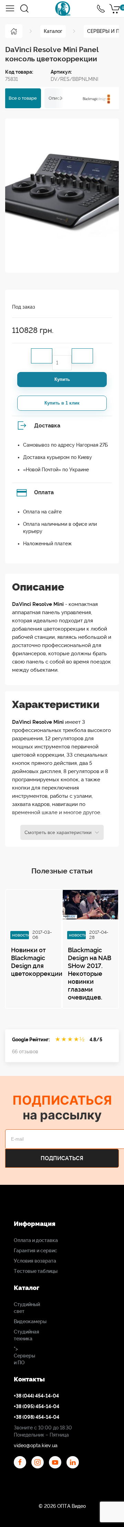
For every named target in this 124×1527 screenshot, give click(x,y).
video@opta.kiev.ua (36, 1445)
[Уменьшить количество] (41, 355)
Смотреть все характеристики (58, 832)
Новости (21, 935)
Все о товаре (23, 98)
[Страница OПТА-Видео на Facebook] (20, 1462)
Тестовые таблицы (36, 1271)
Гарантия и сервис (35, 1250)
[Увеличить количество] (82, 355)
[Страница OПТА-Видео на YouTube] (55, 1462)
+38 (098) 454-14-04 (36, 1417)
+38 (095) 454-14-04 (36, 1406)
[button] (10, 8)
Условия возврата (35, 1261)
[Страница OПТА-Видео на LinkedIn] (72, 1462)
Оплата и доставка (36, 1240)
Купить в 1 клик (62, 403)
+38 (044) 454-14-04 (36, 1396)
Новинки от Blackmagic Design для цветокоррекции (36, 961)
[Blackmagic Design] (96, 98)
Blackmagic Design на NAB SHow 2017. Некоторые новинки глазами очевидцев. (89, 973)
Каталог (53, 31)
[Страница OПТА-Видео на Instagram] (37, 1462)
